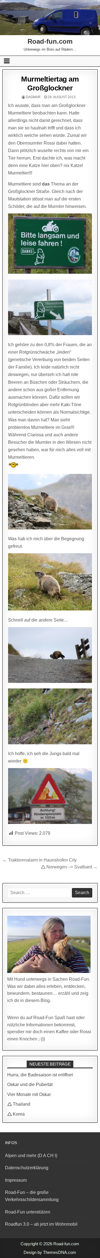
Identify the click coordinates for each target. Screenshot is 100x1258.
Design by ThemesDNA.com (50, 1252)
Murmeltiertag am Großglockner (50, 83)
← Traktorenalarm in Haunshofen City (39, 860)
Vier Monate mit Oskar (29, 1094)
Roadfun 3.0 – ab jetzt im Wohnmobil (41, 1224)
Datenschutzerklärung (26, 1167)
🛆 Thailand (18, 1104)
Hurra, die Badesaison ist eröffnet (40, 1074)
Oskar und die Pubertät (29, 1084)
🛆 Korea (16, 1114)
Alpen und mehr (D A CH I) (31, 1155)
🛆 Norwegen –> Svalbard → (69, 867)
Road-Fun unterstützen (27, 1212)
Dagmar (33, 97)
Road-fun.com (50, 41)
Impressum (16, 1180)
